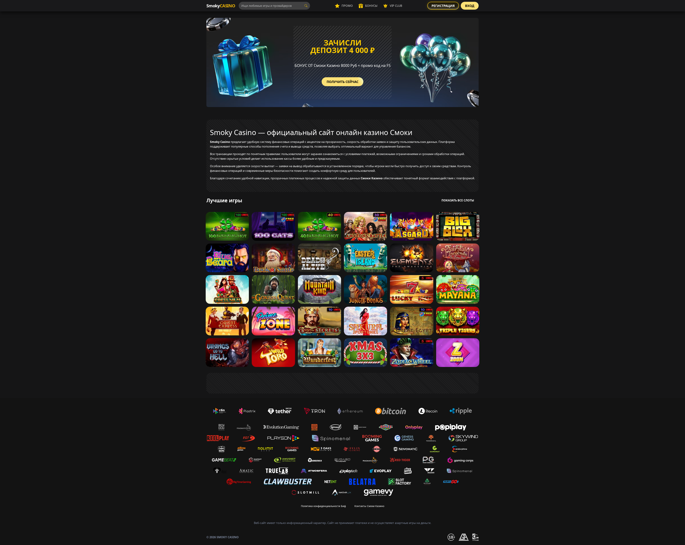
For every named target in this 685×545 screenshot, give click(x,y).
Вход (469, 6)
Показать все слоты (458, 200)
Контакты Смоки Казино (369, 506)
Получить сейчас (342, 82)
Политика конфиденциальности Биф (323, 506)
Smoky (220, 6)
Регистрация (443, 6)
